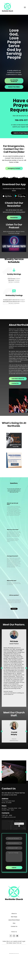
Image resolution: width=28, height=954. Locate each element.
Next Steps (14, 909)
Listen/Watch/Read (14, 913)
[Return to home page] (7, 7)
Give (14, 916)
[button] (14, 81)
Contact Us (14, 919)
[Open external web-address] (7, 196)
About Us (14, 906)
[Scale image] (14, 764)
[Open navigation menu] (24, 7)
